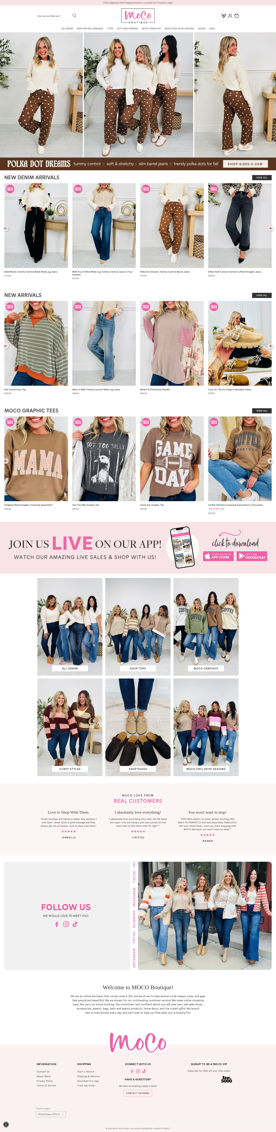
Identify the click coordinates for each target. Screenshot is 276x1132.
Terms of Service (46, 1085)
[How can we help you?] (74, 16)
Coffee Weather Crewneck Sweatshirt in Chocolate (235, 505)
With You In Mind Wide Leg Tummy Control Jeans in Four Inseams (102, 273)
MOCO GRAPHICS (206, 668)
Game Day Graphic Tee (152, 505)
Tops (110, 28)
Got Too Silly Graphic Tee (85, 505)
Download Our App (88, 1080)
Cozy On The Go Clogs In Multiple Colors (230, 389)
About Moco (44, 1076)
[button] (237, 15)
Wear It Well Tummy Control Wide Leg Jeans (96, 389)
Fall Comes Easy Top (15, 389)
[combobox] (57, 16)
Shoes (201, 28)
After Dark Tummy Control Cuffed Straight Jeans (234, 271)
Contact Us (43, 1071)
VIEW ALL (261, 177)
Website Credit (162, 1128)
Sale (212, 28)
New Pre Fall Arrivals (90, 28)
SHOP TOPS (138, 668)
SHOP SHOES (138, 769)
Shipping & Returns (88, 1076)
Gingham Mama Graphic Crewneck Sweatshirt (28, 505)
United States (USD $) (49, 1114)
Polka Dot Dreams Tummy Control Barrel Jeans (165, 271)
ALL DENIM (70, 668)
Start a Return (85, 1071)
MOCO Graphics (151, 28)
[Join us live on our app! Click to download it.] (138, 548)
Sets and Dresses (127, 28)
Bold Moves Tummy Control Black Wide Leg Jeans (30, 271)
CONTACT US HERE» (138, 1093)
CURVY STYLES (70, 769)
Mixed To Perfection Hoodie (155, 389)
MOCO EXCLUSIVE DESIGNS (179, 28)
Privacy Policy (45, 1080)
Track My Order (86, 1085)
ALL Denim (67, 28)
